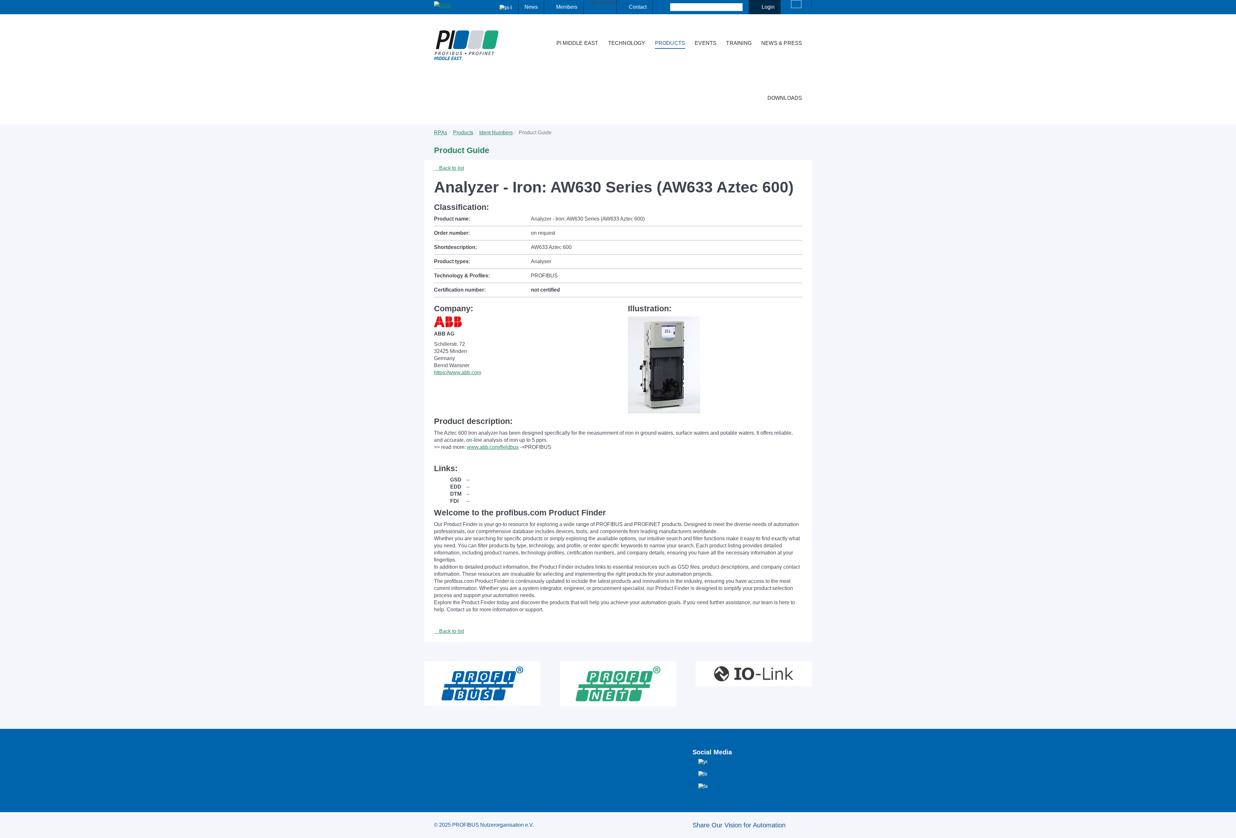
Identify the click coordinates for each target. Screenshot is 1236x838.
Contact (638, 7)
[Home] (545, 30)
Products (670, 43)
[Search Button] (664, 7)
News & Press (781, 43)
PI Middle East (577, 43)
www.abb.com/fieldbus (493, 447)
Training (739, 43)
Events (705, 43)
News (531, 7)
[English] (796, 4)
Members (566, 7)
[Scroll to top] (1228, 828)
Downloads (784, 98)
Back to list (451, 168)
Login (768, 7)
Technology (626, 43)
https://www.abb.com (457, 372)
